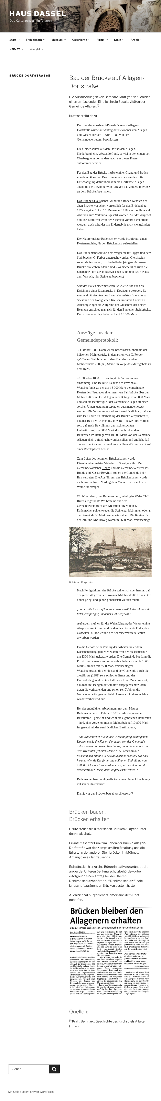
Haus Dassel (38, 13)
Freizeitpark (34, 39)
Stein (117, 39)
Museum (57, 39)
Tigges (106, 468)
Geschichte (79, 39)
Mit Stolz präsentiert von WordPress (31, 1091)
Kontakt (35, 49)
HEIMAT (14, 49)
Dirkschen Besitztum (101, 177)
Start (12, 39)
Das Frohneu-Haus (89, 201)
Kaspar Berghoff (101, 472)
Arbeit (135, 39)
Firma (100, 39)
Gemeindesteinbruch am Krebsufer (98, 505)
